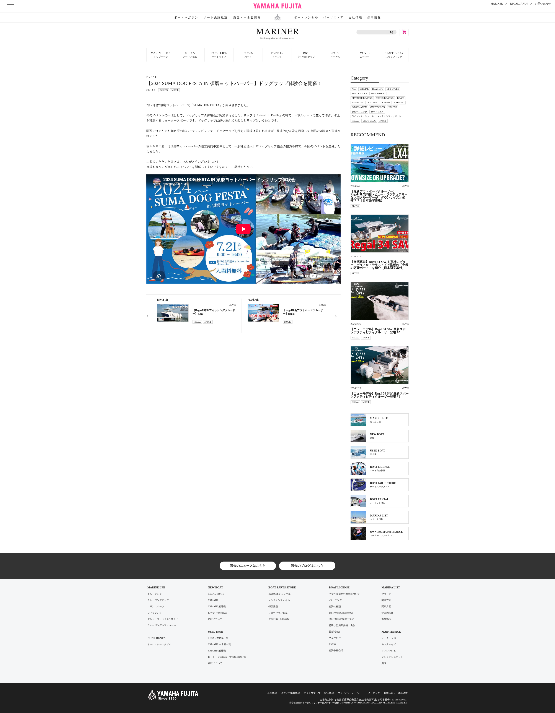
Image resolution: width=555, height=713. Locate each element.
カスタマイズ (389, 644)
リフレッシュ (389, 651)
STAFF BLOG (394, 55)
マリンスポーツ (155, 606)
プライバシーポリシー (350, 693)
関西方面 (386, 600)
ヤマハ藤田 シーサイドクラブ (277, 6)
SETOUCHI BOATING (362, 98)
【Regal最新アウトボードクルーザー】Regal (303, 312)
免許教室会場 (336, 650)
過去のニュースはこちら (248, 565)
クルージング (154, 594)
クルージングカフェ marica (161, 625)
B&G (306, 55)
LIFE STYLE (393, 89)
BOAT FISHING (378, 93)
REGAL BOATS (216, 594)
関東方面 (386, 606)
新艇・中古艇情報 (247, 17)
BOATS (400, 98)
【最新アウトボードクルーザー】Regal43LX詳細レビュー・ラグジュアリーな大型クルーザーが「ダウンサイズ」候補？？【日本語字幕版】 (379, 196)
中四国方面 (387, 613)
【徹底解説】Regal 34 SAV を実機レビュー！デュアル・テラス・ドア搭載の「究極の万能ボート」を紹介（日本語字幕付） (379, 265)
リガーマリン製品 (277, 613)
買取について (215, 619)
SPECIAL (364, 89)
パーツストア (333, 17)
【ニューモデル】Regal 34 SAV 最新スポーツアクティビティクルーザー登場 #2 (380, 331)
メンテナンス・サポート (389, 116)
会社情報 (355, 17)
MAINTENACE (391, 631)
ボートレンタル (306, 17)
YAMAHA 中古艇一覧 (219, 644)
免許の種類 (335, 606)
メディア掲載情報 (290, 693)
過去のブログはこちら (307, 565)
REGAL (335, 55)
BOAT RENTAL (157, 638)
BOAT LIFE (377, 89)
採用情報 (374, 17)
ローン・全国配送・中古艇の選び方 (227, 657)
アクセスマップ (312, 693)
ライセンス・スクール (363, 116)
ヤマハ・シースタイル (159, 644)
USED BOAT (373, 102)
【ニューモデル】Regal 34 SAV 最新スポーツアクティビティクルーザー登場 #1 (380, 395)
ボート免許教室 (216, 17)
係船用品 (273, 606)
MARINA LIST (391, 587)
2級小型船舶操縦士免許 (341, 619)
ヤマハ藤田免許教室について (344, 594)
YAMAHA (213, 600)
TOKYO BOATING (384, 98)
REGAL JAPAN (519, 3)
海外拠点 (386, 619)
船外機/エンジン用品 (279, 594)
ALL (354, 89)
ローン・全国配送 (217, 613)
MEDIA (190, 55)
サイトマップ (373, 693)
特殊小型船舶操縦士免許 (342, 625)
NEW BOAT (357, 102)
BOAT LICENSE (339, 587)
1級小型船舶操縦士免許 (341, 613)
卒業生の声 (335, 638)
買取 (384, 663)
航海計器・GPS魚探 (278, 619)
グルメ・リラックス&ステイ (162, 619)
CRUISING (399, 102)
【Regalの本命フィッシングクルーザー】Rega (214, 312)
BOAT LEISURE (359, 93)
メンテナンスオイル (279, 600)
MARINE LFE (156, 587)
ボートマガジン (186, 17)
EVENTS (164, 90)
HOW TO (392, 107)
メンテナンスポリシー (393, 657)
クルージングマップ (158, 600)
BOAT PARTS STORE (282, 587)
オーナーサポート (391, 638)
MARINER (497, 3)
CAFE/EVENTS (377, 107)
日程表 (332, 644)
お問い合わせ (543, 3)
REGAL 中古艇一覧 (218, 638)
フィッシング (154, 613)
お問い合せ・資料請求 (396, 693)
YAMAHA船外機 (217, 606)
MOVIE (365, 55)
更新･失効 (334, 631)
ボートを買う (377, 111)
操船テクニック (359, 111)
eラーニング (335, 600)
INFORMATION (359, 107)
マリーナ (386, 594)
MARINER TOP (161, 55)
